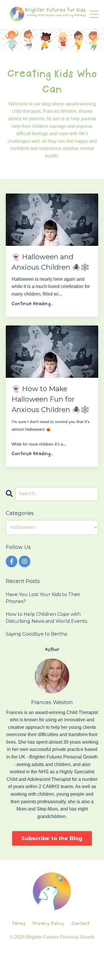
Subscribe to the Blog (51, 838)
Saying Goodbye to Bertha (36, 634)
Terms (19, 924)
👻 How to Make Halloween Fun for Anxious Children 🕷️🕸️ (50, 399)
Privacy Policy (48, 924)
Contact (80, 924)
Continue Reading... (32, 304)
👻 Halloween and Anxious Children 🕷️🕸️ (50, 262)
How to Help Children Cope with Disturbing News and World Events (46, 617)
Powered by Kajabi (52, 959)
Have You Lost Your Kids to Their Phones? (43, 598)
